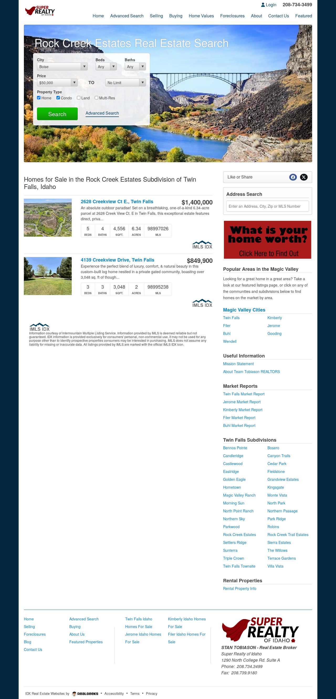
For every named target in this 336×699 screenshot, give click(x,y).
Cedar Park (276, 463)
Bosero (273, 447)
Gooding (274, 333)
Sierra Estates (279, 542)
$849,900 (200, 260)
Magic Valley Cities (244, 309)
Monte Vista (277, 495)
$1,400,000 (197, 202)
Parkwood (231, 526)
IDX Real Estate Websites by (48, 693)
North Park (276, 503)
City (40, 59)
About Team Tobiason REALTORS (251, 371)
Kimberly (274, 317)
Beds (100, 59)
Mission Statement (238, 363)
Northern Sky (234, 518)
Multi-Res (106, 97)
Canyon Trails (278, 455)
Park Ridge (276, 518)
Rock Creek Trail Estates (287, 534)
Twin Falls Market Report (244, 393)
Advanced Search (102, 113)
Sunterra (230, 550)
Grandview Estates (283, 479)
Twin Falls (231, 317)
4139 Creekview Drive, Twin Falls (117, 260)
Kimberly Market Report (242, 409)
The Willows (277, 550)
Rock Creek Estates (239, 534)
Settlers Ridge (234, 542)
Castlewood (233, 463)
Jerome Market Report (242, 401)
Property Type (49, 91)
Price (41, 75)
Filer (226, 325)
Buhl (226, 333)
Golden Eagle (234, 479)
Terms (135, 693)
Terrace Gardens (281, 558)
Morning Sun (233, 503)
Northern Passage (282, 510)
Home (45, 97)
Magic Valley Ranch (239, 495)
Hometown (232, 487)
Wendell (230, 341)
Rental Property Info (239, 588)
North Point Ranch (238, 510)
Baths (130, 59)
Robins (273, 526)
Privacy (152, 693)
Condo (66, 97)
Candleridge (233, 455)
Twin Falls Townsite (239, 566)
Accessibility (114, 693)
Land (85, 97)
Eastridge (231, 471)
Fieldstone (276, 471)
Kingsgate (275, 487)
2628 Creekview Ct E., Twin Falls (117, 201)
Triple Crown (233, 558)
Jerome (273, 325)
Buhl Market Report (239, 425)
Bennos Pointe (235, 447)
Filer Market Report (239, 417)
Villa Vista (275, 566)
